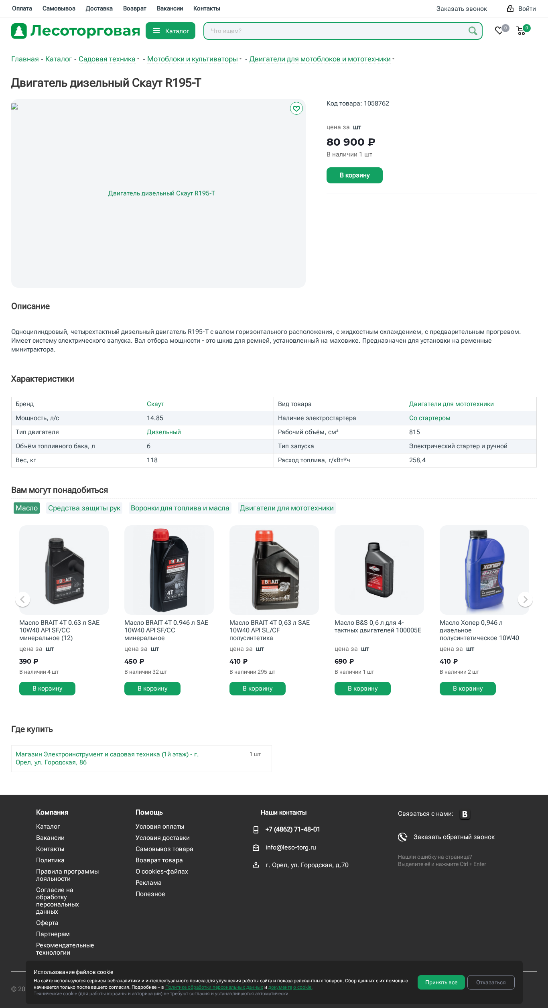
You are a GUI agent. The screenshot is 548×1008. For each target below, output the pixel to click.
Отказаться (491, 982)
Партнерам (53, 934)
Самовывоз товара (164, 849)
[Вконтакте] (465, 814)
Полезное (150, 894)
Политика (50, 860)
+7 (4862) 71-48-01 (293, 829)
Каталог (48, 826)
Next (525, 600)
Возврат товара (159, 860)
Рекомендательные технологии (65, 948)
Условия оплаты (160, 826)
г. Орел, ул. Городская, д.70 (307, 865)
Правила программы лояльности (67, 875)
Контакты (50, 849)
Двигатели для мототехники (451, 404)
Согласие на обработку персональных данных (57, 900)
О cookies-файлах (162, 871)
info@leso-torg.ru (291, 847)
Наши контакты (283, 812)
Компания (52, 812)
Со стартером (430, 418)
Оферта (47, 923)
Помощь (149, 812)
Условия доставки (163, 837)
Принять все (441, 982)
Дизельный (164, 432)
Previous (22, 600)
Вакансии (50, 837)
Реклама (149, 882)
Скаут (155, 404)
